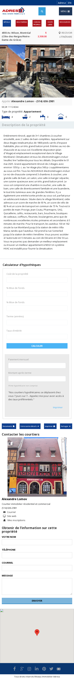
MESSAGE (7, 575)
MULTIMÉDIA (22, 22)
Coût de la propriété (17, 273)
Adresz (62, 3)
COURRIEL (7, 562)
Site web (11, 516)
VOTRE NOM (9, 536)
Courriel (11, 512)
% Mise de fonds (15, 288)
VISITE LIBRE (50, 23)
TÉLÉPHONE (8, 549)
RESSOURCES (65, 22)
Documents (7, 426)
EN (69, 3)
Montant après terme (19, 372)
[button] (37, 632)
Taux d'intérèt (14, 330)
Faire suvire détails (28, 426)
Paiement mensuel (18, 359)
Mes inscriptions (16, 520)
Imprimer (58, 407)
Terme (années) (15, 316)
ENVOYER (37, 600)
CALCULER (37, 345)
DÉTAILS (7, 22)
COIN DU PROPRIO (36, 23)
